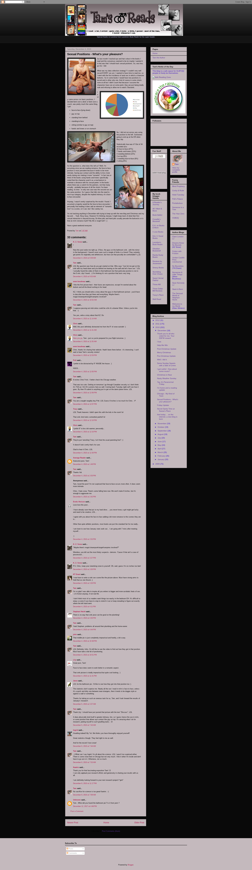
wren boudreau (79, 281)
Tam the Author (159, 58)
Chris (75, 324)
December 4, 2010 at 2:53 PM (84, 539)
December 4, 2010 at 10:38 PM (85, 641)
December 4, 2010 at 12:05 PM (85, 372)
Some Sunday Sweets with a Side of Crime (166, 364)
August (161, 434)
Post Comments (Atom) (111, 831)
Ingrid (75, 730)
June (160, 441)
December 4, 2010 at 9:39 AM (84, 258)
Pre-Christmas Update (166, 356)
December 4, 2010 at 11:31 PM (85, 676)
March (160, 452)
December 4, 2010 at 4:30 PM (84, 618)
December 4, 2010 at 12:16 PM (85, 432)
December (162, 330)
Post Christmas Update (166, 349)
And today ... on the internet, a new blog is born (167, 416)
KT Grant (76, 574)
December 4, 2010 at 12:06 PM (85, 393)
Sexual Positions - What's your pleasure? (167, 400)
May (160, 445)
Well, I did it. (162, 359)
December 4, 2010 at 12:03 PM (85, 355)
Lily (74, 660)
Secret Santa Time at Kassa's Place (166, 410)
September (162, 431)
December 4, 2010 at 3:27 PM (84, 558)
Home (106, 822)
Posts (70, 849)
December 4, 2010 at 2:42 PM (84, 497)
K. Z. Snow (77, 242)
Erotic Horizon (79, 502)
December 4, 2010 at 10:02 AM (85, 300)
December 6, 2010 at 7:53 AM (84, 762)
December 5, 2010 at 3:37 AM (84, 704)
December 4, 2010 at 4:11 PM (84, 607)
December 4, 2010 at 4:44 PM (84, 630)
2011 (157, 324)
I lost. (159, 342)
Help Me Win (162, 345)
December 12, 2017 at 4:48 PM (85, 806)
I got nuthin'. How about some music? (167, 370)
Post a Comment (76, 811)
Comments (72, 853)
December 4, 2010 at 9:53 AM (84, 276)
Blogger (130, 865)
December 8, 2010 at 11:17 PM (85, 783)
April (160, 449)
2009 (157, 464)
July (159, 438)
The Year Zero (178, 214)
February (162, 456)
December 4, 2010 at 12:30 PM (85, 453)
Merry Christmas (164, 352)
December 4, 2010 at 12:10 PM (85, 420)
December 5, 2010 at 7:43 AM (84, 725)
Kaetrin (76, 767)
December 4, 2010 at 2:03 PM (84, 476)
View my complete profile (176, 170)
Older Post (139, 822)
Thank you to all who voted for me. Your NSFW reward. (165, 336)
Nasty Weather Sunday (166, 378)
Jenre (75, 681)
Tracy (75, 409)
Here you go (77, 338)
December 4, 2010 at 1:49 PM (84, 464)
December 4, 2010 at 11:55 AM (85, 341)
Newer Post (72, 822)
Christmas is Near (164, 375)
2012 (157, 320)
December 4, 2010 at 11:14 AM (85, 319)
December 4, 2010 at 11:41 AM (85, 330)
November (162, 423)
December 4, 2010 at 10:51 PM (85, 655)
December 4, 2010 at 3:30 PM (84, 569)
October (161, 427)
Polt (74, 360)
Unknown (77, 800)
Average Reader (79, 458)
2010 (157, 327)
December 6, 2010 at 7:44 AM (84, 746)
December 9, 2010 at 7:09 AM (84, 795)
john (75, 634)
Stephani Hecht (79, 612)
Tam (77, 231)
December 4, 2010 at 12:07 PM (85, 404)
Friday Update (163, 405)
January (161, 459)
